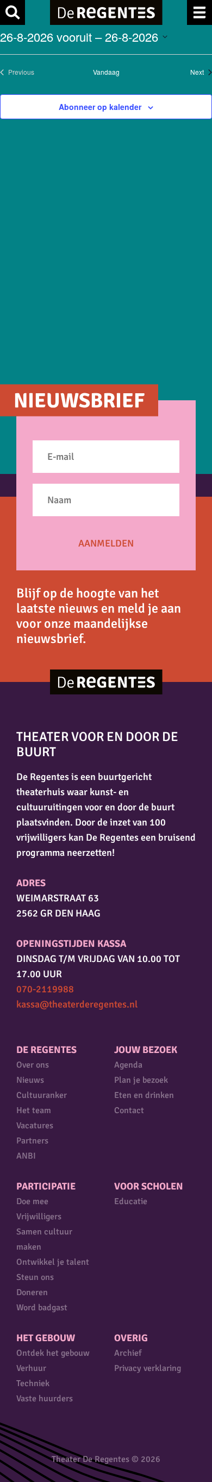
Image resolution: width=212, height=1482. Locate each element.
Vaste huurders (44, 1398)
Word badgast (41, 1307)
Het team (33, 1110)
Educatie (130, 1201)
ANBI (26, 1155)
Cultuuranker (41, 1095)
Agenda (128, 1065)
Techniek (32, 1383)
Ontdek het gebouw (53, 1353)
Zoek (12, 12)
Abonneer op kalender (100, 106)
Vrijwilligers (38, 1216)
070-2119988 (45, 989)
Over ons (32, 1065)
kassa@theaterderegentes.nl (77, 1004)
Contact (129, 1110)
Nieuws (30, 1080)
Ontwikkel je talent (52, 1262)
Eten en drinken (144, 1095)
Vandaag (106, 72)
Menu (199, 12)
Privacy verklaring (147, 1368)
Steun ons (35, 1277)
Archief (127, 1353)
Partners (32, 1140)
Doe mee (32, 1201)
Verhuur (31, 1368)
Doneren (32, 1292)
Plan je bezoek (141, 1080)
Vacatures (34, 1125)
